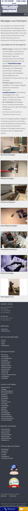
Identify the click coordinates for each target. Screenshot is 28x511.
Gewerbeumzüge (5, 369)
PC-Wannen (4, 453)
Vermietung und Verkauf (7, 458)
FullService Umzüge (6, 367)
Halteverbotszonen (6, 402)
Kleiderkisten (4, 451)
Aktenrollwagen (5, 449)
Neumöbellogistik (5, 412)
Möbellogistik (4, 411)
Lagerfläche (4, 407)
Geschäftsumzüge (5, 362)
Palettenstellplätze (5, 414)
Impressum (3, 496)
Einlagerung (4, 394)
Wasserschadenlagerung (7, 418)
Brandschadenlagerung (7, 391)
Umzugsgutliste (5, 376)
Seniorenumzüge (5, 363)
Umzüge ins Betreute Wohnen (8, 374)
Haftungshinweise (5, 331)
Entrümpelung (4, 398)
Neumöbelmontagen (14, 63)
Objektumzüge (5, 371)
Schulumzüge (4, 372)
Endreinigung (4, 396)
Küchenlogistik (4, 405)
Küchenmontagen (5, 429)
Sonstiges (3, 454)
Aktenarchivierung (5, 387)
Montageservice (5, 440)
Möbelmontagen (5, 433)
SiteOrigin (23, 505)
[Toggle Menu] (25, 14)
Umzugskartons (5, 456)
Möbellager (4, 409)
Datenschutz (4, 329)
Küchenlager (4, 403)
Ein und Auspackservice (7, 393)
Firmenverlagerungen (6, 358)
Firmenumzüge (5, 356)
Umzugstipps (4, 378)
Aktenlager (3, 389)
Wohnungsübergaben (6, 420)
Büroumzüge (4, 354)
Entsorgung (4, 400)
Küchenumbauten (5, 431)
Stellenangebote (5, 345)
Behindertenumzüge (6, 365)
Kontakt (3, 342)
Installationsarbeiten (9, 92)
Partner (3, 343)
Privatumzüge (4, 360)
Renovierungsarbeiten (6, 416)
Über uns (3, 340)
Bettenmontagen (5, 436)
